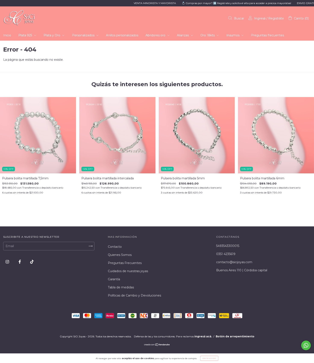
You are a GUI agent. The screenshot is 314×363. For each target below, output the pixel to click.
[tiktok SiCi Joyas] (32, 262)
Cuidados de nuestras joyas (128, 271)
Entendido (209, 358)
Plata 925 (25, 35)
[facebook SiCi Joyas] (20, 262)
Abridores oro (155, 35)
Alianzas (183, 35)
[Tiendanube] (157, 345)
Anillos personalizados (122, 35)
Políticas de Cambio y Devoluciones (134, 295)
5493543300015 (227, 246)
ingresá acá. (203, 336)
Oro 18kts (208, 35)
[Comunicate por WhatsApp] (306, 345)
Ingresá (260, 18)
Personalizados (83, 35)
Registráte (276, 18)
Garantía (114, 279)
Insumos (233, 35)
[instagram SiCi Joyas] (7, 262)
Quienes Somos (120, 255)
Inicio (7, 35)
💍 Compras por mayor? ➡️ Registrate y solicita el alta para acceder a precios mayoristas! (225, 3)
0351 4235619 (225, 254)
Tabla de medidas (121, 287)
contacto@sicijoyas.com (234, 262)
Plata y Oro (52, 35)
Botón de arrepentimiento (235, 336)
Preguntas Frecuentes (125, 263)
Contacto (115, 247)
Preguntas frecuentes (267, 35)
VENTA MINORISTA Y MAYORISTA (143, 3)
